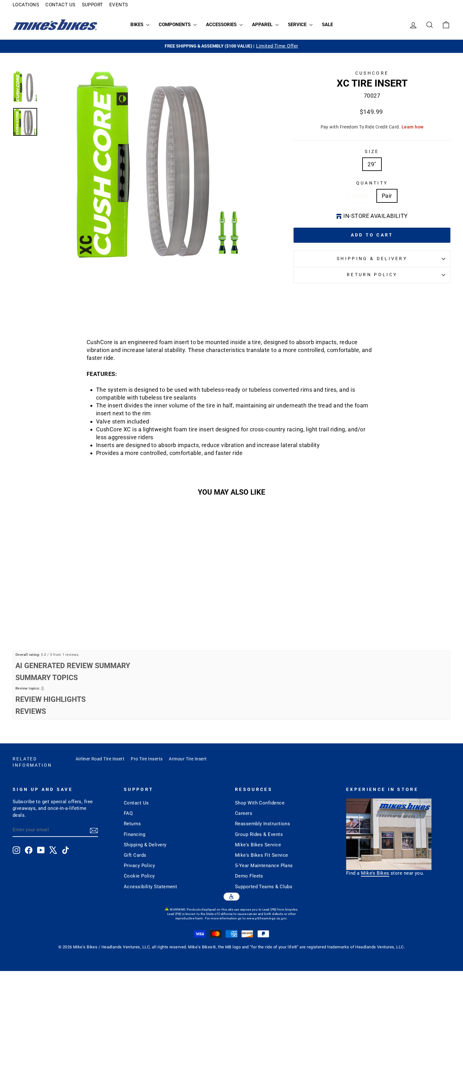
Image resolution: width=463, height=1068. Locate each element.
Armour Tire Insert (188, 758)
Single (360, 195)
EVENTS (118, 5)
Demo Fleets (249, 876)
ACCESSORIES (222, 24)
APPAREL (263, 24)
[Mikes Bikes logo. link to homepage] (55, 24)
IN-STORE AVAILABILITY (375, 216)
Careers (243, 813)
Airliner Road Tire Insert (100, 758)
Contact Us (136, 803)
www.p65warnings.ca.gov (267, 918)
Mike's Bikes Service (258, 845)
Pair (387, 195)
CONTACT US (60, 5)
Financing (134, 834)
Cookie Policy (139, 876)
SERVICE (298, 24)
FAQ (128, 813)
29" (372, 164)
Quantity (372, 183)
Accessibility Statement (150, 886)
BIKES (137, 24)
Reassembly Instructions (262, 824)
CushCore (372, 73)
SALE (327, 24)
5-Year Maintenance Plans (264, 865)
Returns (132, 824)
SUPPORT (92, 5)
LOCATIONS (26, 5)
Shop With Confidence (259, 803)
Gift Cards (135, 855)
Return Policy (372, 274)
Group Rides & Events (259, 834)
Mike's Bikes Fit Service (261, 855)
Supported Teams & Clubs (263, 886)
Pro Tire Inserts (147, 758)
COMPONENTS (175, 24)
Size (372, 151)
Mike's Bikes (375, 873)
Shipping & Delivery (372, 258)
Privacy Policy (139, 865)
